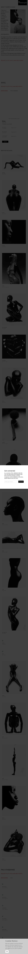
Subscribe (21, 481)
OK (7, 951)
